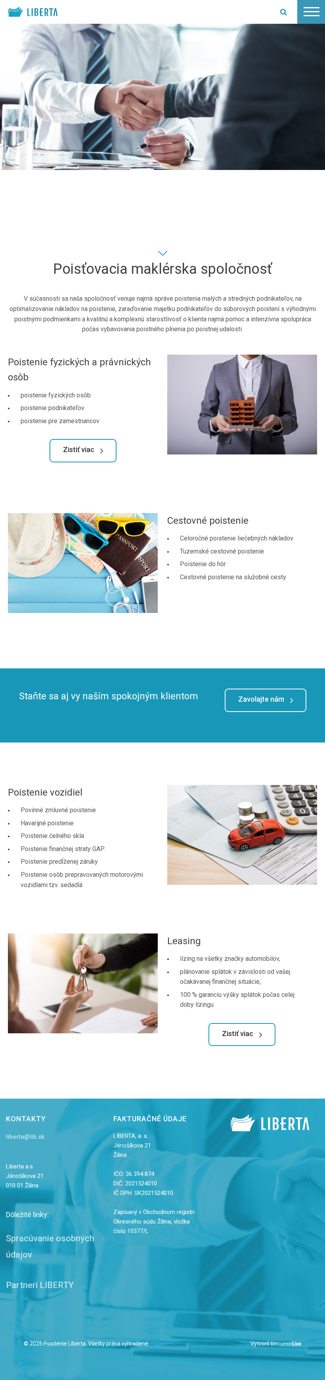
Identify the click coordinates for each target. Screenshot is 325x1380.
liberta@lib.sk (25, 1136)
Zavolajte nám (261, 699)
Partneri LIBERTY (40, 1285)
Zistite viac (39, 228)
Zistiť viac (78, 450)
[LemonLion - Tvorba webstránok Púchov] (290, 1344)
